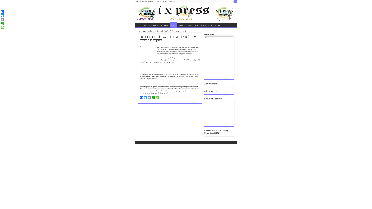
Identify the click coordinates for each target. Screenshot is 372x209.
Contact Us (172, 1)
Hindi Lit (210, 25)
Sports (173, 25)
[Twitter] (2, 16)
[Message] (2, 27)
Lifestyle (189, 25)
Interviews (203, 25)
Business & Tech (153, 25)
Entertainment (164, 25)
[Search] (235, 1)
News (144, 25)
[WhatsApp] (2, 24)
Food (196, 25)
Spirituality (181, 25)
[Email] (2, 20)
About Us (164, 1)
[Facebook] (2, 12)
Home (138, 25)
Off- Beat (217, 25)
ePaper (159, 1)
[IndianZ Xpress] (146, 12)
